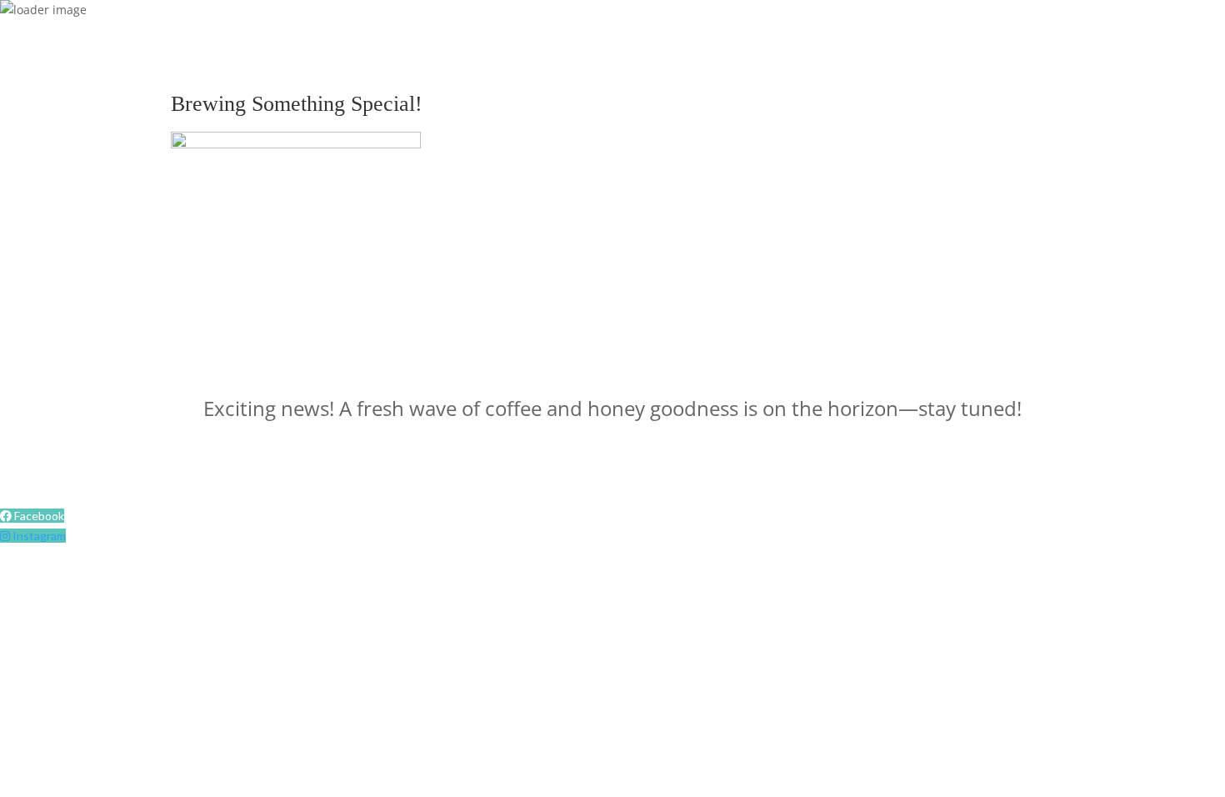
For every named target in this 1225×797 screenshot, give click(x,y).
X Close (20, 456)
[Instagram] (6, 536)
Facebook (39, 516)
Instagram (39, 536)
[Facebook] (7, 516)
